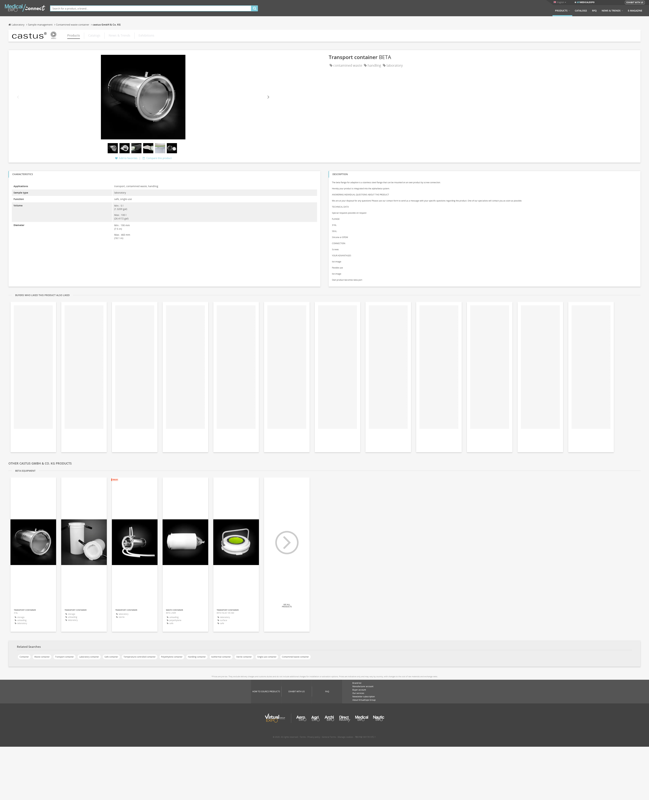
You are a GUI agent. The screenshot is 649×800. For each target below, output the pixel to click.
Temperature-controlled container (140, 656)
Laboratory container (89, 656)
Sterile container (244, 656)
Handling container (197, 656)
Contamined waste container (295, 656)
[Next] (268, 97)
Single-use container (267, 656)
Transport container (64, 656)
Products (561, 10)
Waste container (42, 656)
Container (24, 656)
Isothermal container (221, 656)
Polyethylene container (172, 656)
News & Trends (611, 10)
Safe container (111, 656)
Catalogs (581, 10)
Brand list (356, 683)
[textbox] (150, 8)
